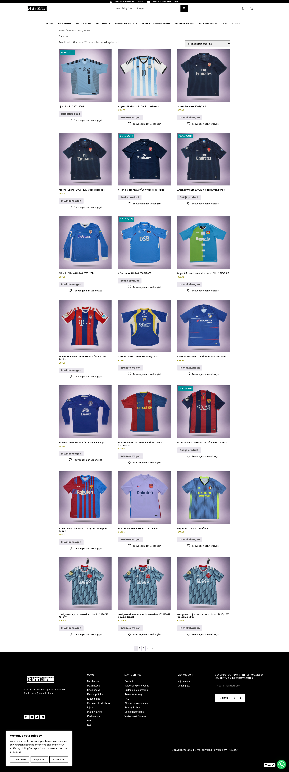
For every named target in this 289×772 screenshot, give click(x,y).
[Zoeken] (184, 8)
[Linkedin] (42, 717)
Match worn (83, 23)
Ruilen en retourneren (136, 690)
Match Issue (103, 23)
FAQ (126, 698)
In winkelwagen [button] (130, 117)
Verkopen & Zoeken (135, 716)
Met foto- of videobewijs (99, 703)
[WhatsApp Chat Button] (281, 764)
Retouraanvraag (133, 694)
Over (224, 23)
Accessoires (206, 23)
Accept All (58, 759)
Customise (20, 759)
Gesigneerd (93, 690)
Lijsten (90, 707)
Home (49, 23)
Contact (237, 23)
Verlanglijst (184, 685)
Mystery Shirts (184, 23)
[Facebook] (32, 717)
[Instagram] (26, 717)
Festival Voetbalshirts (156, 23)
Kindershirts (93, 698)
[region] (39, 748)
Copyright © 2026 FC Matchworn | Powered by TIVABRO (205, 750)
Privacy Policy (132, 707)
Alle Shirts (64, 23)
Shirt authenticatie (134, 712)
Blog (89, 720)
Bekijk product (70, 114)
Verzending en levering (136, 685)
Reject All (39, 759)
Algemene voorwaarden (137, 703)
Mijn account (184, 681)
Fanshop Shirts (124, 23)
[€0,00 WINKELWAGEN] (251, 8)
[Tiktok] (37, 717)
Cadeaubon (93, 716)
